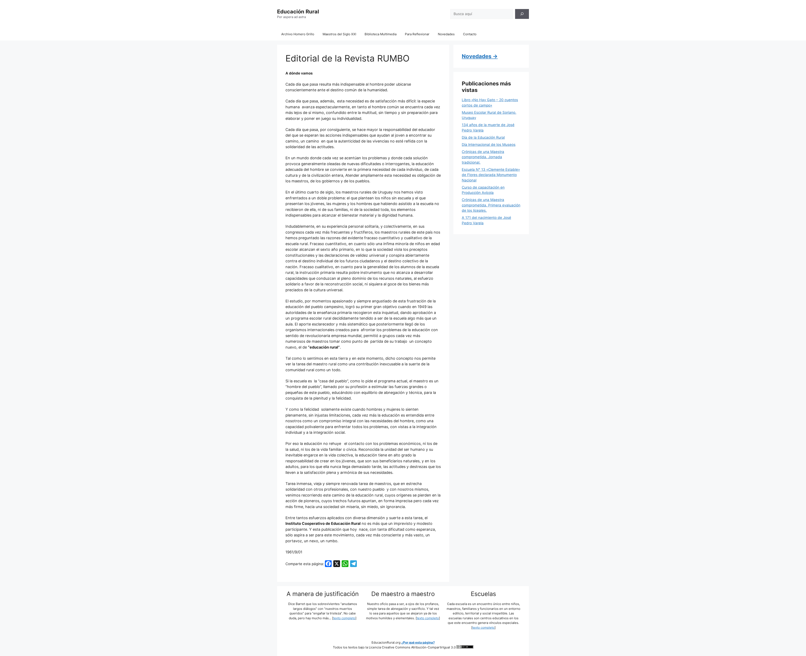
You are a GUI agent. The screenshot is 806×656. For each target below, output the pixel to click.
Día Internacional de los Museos (489, 144)
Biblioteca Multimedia (380, 34)
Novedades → (480, 56)
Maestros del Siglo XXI (339, 34)
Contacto (469, 34)
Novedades (446, 34)
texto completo (344, 618)
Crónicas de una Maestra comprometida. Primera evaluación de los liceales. (491, 205)
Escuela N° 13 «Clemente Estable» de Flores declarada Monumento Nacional (491, 174)
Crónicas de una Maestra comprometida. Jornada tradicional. (483, 157)
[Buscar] (522, 14)
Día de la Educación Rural (483, 137)
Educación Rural (298, 11)
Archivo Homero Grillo (297, 34)
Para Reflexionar (417, 34)
